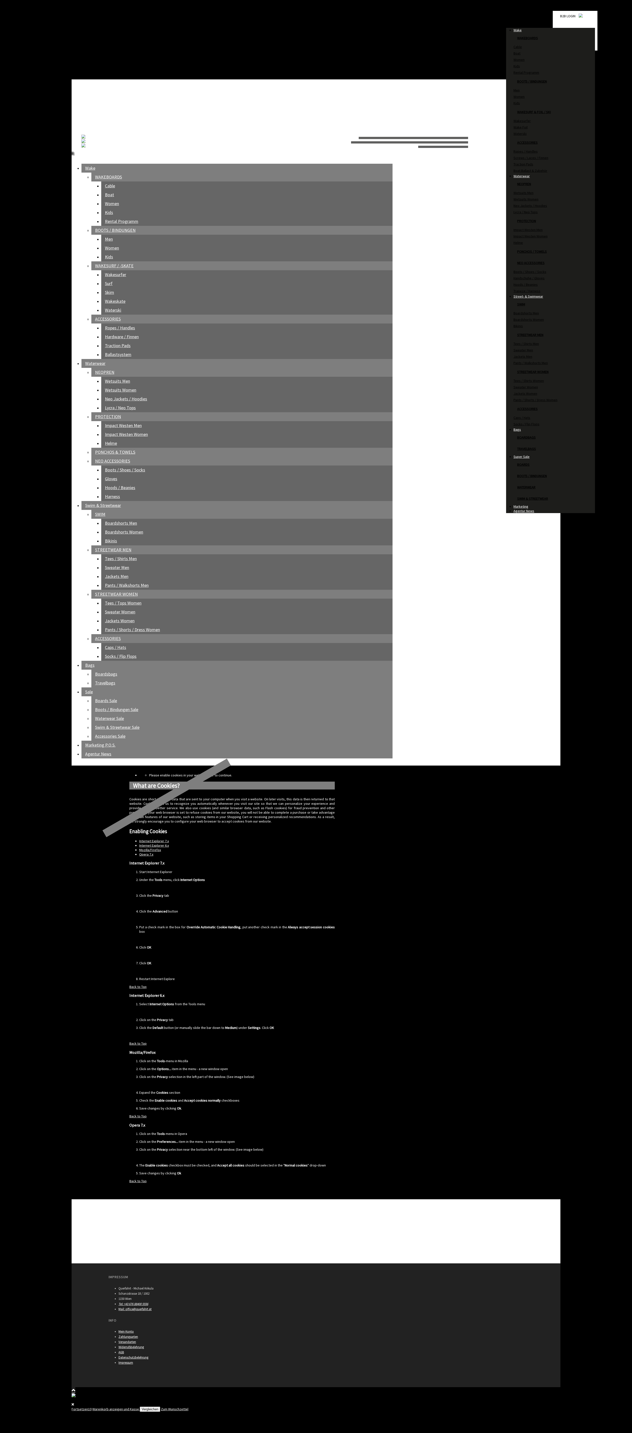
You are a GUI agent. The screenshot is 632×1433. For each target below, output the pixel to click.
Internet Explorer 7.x (154, 841)
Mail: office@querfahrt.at (135, 1309)
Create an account (85, 72)
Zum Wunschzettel (174, 1409)
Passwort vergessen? (88, 23)
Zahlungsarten (128, 1337)
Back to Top (138, 987)
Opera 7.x (146, 854)
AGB (121, 1352)
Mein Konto (126, 1331)
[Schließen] (73, 4)
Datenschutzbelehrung (133, 1357)
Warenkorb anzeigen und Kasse (116, 1409)
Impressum (125, 1363)
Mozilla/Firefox (150, 850)
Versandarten (127, 1342)
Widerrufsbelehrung (131, 1347)
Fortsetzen (82, 1409)
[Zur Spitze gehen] (73, 1390)
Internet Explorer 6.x (154, 845)
